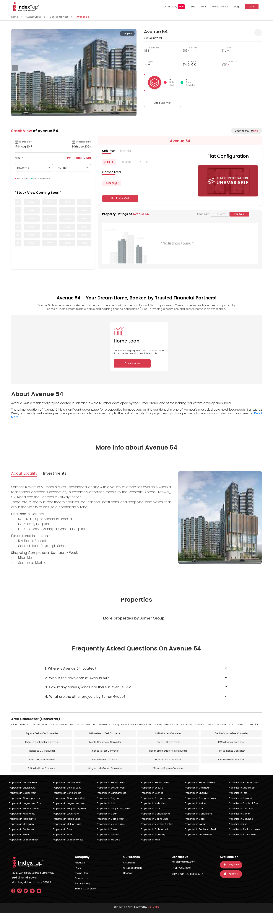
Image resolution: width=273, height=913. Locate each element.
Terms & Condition (85, 888)
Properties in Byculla (152, 787)
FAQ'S (78, 867)
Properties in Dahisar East (67, 792)
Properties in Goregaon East (156, 798)
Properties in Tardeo (108, 834)
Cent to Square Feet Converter (231, 733)
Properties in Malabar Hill (22, 818)
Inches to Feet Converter (105, 750)
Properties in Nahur (195, 824)
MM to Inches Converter (231, 742)
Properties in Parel (62, 829)
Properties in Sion (62, 834)
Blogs (237, 6)
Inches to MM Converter (231, 759)
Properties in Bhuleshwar (22, 787)
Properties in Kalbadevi (153, 803)
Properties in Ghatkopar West (69, 798)
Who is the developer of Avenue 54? (77, 678)
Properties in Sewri (19, 834)
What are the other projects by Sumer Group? (85, 696)
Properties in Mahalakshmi (155, 813)
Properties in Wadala (108, 839)
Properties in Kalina (195, 803)
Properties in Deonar (152, 792)
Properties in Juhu (106, 803)
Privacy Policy (82, 883)
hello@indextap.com (183, 861)
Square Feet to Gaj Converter (42, 733)
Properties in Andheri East (23, 782)
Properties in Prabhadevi (154, 829)
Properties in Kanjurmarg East (69, 808)
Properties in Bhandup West (244, 782)
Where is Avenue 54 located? (70, 668)
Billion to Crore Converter (42, 768)
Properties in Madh (107, 813)
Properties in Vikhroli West (243, 834)
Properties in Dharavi (196, 792)
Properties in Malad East (66, 818)
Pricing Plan (81, 873)
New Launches (220, 6)
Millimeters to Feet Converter (105, 733)
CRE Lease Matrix (132, 867)
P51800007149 (79, 158)
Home (14, 16)
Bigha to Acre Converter (168, 759)
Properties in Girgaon (108, 798)
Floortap (127, 873)
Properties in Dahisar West (111, 792)
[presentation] (15, 68)
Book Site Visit (162, 103)
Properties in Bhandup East (200, 782)
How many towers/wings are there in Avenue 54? (88, 687)
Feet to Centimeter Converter (105, 742)
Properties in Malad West (110, 818)
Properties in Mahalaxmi (198, 813)
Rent (203, 6)
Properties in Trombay (153, 834)
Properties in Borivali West (111, 787)
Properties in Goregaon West (201, 798)
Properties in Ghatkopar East (24, 798)
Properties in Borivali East (67, 787)
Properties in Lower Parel (66, 813)
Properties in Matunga (241, 818)
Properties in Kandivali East (244, 803)
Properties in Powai (107, 829)
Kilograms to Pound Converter (105, 768)
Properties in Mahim (240, 813)
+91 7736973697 (182, 867)
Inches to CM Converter (42, 750)
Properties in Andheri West (67, 782)
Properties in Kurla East (241, 808)
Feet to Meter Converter (105, 759)
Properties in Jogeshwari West (69, 803)
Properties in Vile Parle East (23, 839)
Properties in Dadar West (22, 792)
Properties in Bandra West (155, 782)
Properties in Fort (238, 792)
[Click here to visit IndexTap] (26, 6)
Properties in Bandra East (111, 782)
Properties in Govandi (241, 798)
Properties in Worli (150, 839)
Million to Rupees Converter (168, 768)
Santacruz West (59, 16)
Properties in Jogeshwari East (25, 803)
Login (252, 6)
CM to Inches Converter (168, 733)
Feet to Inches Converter (231, 750)
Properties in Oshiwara (21, 829)
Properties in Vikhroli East (198, 834)
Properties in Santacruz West (245, 829)
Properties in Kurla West (22, 813)
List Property (173, 6)
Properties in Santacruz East (200, 829)
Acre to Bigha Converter (41, 759)
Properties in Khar (150, 808)
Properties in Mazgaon (21, 824)
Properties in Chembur (197, 787)
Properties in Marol (195, 818)
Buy (193, 6)
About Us (80, 862)
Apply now (132, 363)
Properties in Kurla (194, 808)
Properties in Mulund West (111, 824)
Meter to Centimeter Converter (41, 742)
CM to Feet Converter (168, 742)
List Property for (246, 130)
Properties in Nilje (238, 824)
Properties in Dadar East (242, 787)
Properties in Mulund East (67, 824)
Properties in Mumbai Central (157, 824)
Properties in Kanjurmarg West (114, 808)
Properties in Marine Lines (154, 818)
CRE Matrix (129, 862)
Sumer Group (33, 16)
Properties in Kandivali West (24, 808)
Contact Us (81, 878)
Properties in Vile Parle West (68, 839)
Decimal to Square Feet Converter (168, 750)
